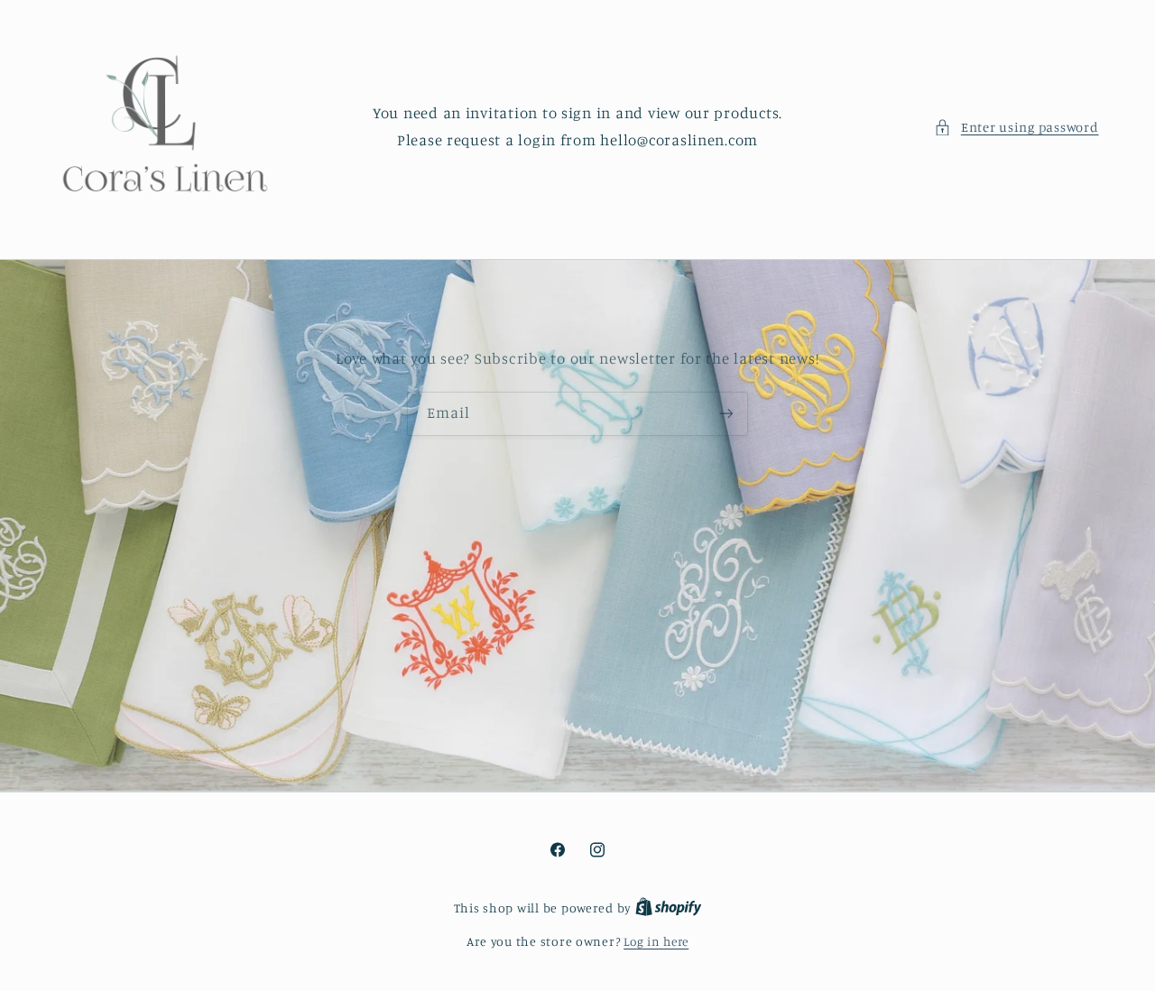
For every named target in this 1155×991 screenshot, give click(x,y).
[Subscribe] (726, 413)
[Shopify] (668, 908)
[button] (1016, 127)
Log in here (656, 941)
